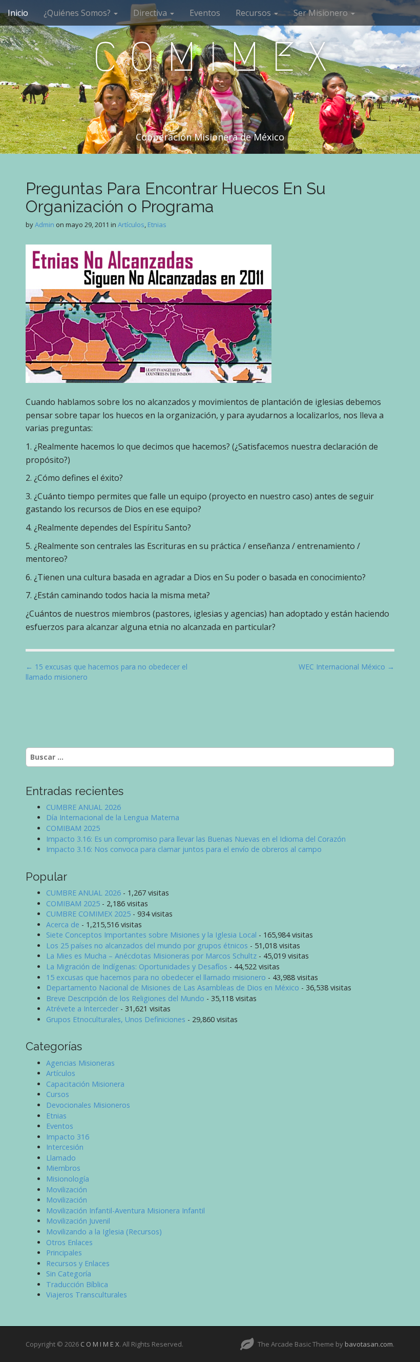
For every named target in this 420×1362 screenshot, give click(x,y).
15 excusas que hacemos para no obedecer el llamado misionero (156, 977)
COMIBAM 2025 (73, 828)
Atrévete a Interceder (82, 1008)
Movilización (66, 1189)
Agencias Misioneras (80, 1063)
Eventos (205, 12)
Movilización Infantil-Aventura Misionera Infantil (125, 1210)
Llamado (61, 1158)
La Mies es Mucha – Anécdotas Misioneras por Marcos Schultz (151, 956)
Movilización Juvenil (78, 1221)
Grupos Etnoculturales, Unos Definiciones (115, 1019)
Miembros (63, 1168)
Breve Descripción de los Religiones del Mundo (125, 998)
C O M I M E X (210, 57)
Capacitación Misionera (85, 1084)
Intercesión (64, 1147)
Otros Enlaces (69, 1242)
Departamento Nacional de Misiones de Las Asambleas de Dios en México (172, 987)
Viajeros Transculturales (86, 1294)
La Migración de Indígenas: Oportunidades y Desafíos (136, 966)
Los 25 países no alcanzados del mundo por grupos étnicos (147, 945)
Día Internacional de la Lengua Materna (112, 817)
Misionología (67, 1179)
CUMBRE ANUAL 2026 (83, 807)
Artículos (131, 224)
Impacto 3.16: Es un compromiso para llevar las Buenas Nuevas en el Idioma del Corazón (196, 839)
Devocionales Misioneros (88, 1105)
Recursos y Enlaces (78, 1263)
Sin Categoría (68, 1273)
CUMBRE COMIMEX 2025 (88, 914)
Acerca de (62, 924)
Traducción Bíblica (77, 1284)
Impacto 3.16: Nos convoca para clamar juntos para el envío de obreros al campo (184, 849)
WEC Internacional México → (346, 667)
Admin (44, 224)
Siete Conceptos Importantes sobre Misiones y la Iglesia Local (151, 935)
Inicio (18, 12)
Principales (64, 1252)
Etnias (157, 224)
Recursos (254, 12)
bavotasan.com (369, 1344)
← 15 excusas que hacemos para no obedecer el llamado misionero (106, 672)
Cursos (57, 1094)
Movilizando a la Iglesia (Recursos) (104, 1231)
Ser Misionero (321, 12)
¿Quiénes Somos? (78, 12)
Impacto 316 (67, 1137)
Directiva (151, 12)
